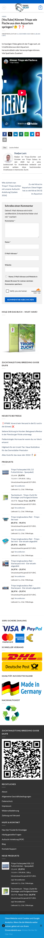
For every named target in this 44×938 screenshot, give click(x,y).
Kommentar (10, 221)
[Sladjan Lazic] (8, 157)
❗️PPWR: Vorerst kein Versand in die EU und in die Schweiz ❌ (22, 425)
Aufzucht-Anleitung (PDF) (13, 839)
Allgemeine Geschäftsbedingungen (16, 796)
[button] (4, 8)
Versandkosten (19, 486)
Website (8, 265)
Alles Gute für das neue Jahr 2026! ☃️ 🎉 (19, 455)
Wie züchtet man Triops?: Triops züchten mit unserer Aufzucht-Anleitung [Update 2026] (11, 188)
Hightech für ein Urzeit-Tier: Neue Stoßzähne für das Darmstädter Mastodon (21, 448)
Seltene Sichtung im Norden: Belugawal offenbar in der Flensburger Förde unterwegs (22, 433)
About (4, 791)
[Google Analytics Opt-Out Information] (3, 926)
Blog (4, 844)
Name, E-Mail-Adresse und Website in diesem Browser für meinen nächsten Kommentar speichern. (21, 280)
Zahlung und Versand (11, 815)
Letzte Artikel (14, 148)
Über (4, 148)
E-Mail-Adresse (11, 253)
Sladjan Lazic (20, 153)
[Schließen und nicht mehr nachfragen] (41, 926)
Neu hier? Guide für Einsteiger (14, 830)
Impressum (6, 806)
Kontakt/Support (9, 849)
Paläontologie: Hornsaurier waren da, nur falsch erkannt (22, 441)
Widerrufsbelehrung (10, 810)
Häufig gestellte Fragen (11, 834)
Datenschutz (7, 801)
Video (4, 16)
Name (8, 242)
